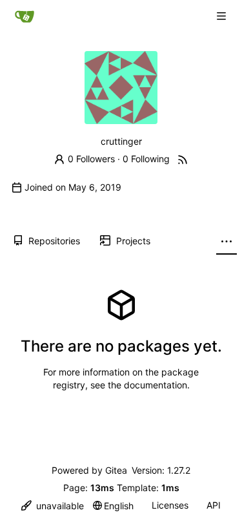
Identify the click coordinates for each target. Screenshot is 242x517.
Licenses (170, 505)
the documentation (147, 384)
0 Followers (91, 158)
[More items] (226, 241)
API (214, 505)
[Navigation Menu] (223, 15)
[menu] (52, 505)
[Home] (24, 16)
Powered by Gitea (89, 470)
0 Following (146, 158)
